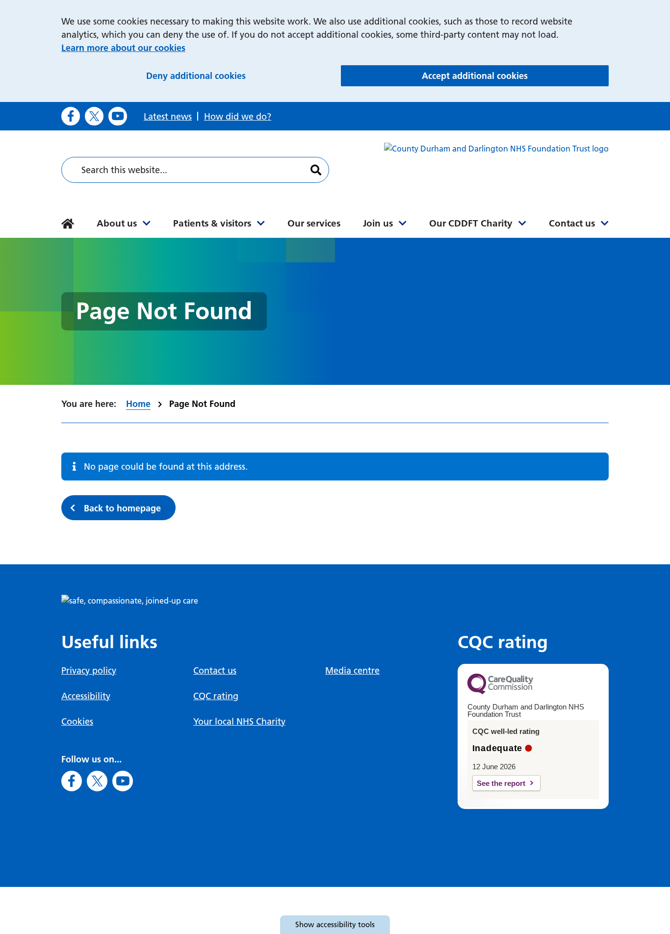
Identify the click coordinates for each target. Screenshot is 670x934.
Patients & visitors (212, 223)
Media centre (352, 670)
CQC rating (215, 696)
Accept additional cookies (515, 75)
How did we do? (237, 116)
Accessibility (85, 696)
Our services (313, 223)
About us (117, 223)
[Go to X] (94, 116)
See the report (501, 783)
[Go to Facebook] (70, 116)
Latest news (168, 116)
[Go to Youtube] (117, 116)
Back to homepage (122, 508)
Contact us (572, 223)
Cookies (77, 721)
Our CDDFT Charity (471, 223)
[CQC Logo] (500, 692)
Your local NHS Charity (239, 721)
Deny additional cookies (238, 75)
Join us (378, 223)
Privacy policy (88, 670)
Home (138, 403)
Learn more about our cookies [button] (123, 47)
